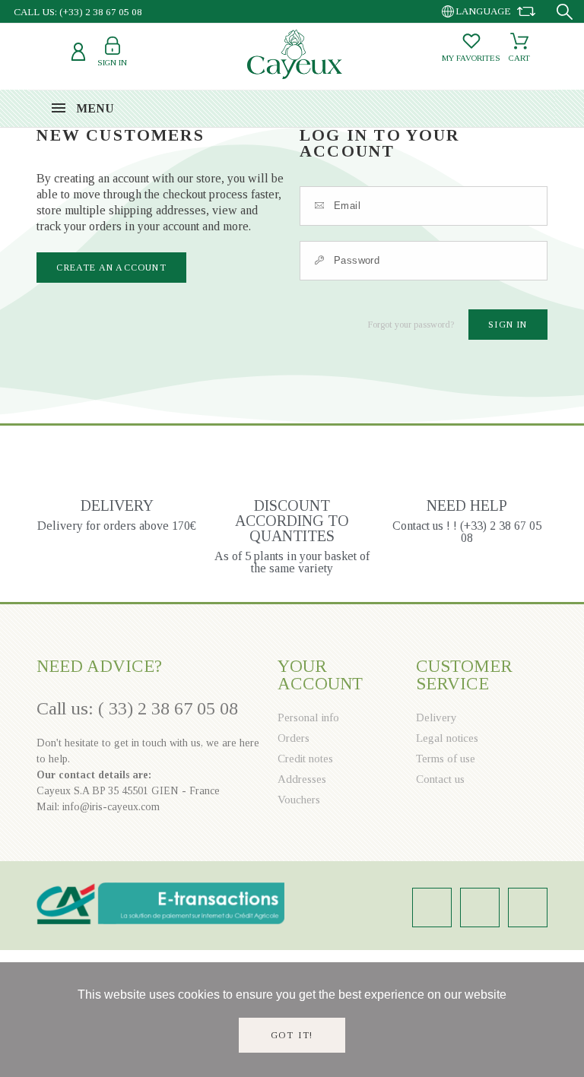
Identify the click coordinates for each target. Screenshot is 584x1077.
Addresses (302, 779)
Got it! (292, 1035)
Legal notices (447, 738)
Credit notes (305, 758)
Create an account (111, 267)
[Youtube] (528, 907)
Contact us (440, 779)
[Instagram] (432, 907)
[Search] (565, 12)
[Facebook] (480, 907)
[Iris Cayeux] (294, 54)
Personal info (308, 717)
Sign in (507, 324)
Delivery (436, 717)
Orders (293, 738)
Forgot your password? (411, 324)
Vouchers (299, 799)
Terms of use (445, 758)
